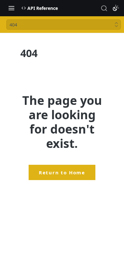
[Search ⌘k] (104, 8)
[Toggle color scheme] (116, 8)
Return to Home (62, 172)
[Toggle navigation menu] (11, 8)
